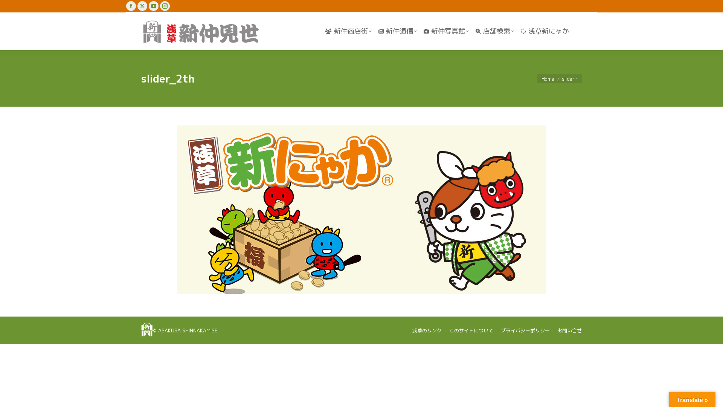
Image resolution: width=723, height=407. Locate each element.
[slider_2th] (361, 209)
